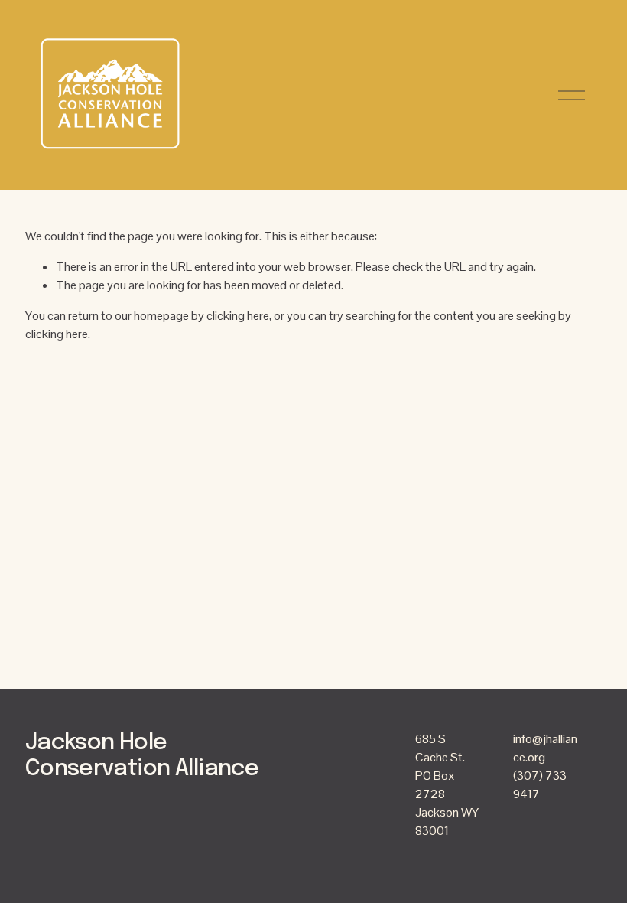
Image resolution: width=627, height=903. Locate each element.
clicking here (237, 316)
